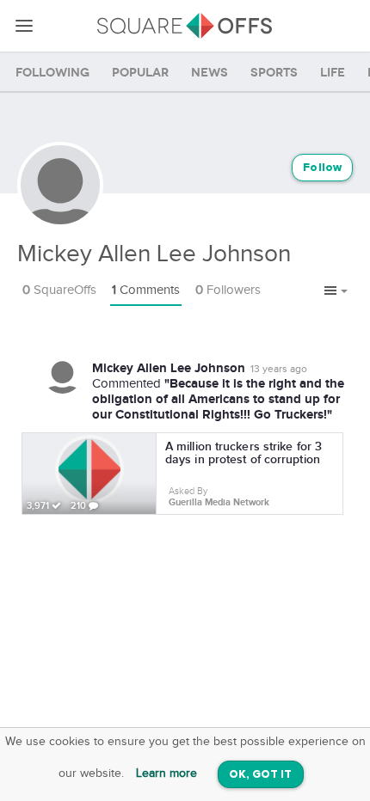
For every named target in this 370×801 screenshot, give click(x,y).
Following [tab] (52, 72)
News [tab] (209, 72)
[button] (336, 291)
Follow (322, 168)
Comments (146, 290)
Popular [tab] (140, 72)
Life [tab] (332, 72)
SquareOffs (59, 290)
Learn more (166, 773)
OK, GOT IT (261, 774)
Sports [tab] (274, 72)
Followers (228, 290)
